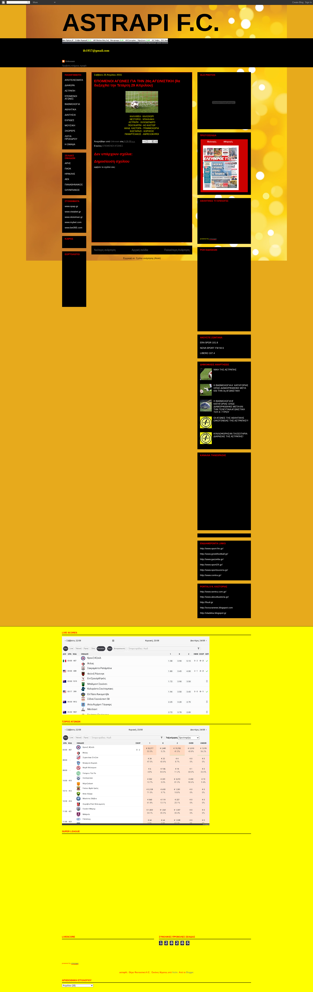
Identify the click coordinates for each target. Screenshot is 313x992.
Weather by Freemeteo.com (74, 244)
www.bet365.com (73, 227)
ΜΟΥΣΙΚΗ (70, 125)
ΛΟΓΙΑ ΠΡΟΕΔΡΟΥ (71, 137)
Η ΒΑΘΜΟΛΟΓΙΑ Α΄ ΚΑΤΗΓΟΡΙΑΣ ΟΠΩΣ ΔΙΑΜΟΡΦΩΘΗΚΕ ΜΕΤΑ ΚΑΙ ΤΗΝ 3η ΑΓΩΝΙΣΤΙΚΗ (231, 388)
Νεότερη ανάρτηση (105, 250)
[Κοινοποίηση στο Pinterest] (156, 141)
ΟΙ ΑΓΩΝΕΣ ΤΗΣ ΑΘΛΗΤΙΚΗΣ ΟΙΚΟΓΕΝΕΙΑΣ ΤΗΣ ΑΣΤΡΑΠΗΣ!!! (231, 419)
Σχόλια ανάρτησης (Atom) (148, 258)
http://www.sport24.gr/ (211, 564)
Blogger (189, 972)
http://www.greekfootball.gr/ (214, 554)
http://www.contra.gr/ (210, 575)
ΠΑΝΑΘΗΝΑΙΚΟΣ (74, 184)
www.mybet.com (73, 222)
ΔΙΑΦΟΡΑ (70, 85)
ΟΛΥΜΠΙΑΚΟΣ (72, 190)
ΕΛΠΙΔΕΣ (69, 120)
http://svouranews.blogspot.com (216, 607)
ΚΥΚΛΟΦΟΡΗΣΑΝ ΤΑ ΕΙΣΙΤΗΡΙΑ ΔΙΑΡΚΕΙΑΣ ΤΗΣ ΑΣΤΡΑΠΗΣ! (230, 435)
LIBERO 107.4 (207, 353)
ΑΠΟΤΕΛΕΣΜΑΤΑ (74, 80)
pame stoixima (162, 43)
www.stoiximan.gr (74, 217)
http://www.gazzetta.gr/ (212, 559)
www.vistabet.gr (73, 211)
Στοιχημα (206, 824)
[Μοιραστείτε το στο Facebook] (153, 141)
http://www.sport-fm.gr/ (211, 548)
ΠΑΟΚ (68, 168)
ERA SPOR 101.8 (209, 342)
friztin (175, 972)
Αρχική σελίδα (140, 250)
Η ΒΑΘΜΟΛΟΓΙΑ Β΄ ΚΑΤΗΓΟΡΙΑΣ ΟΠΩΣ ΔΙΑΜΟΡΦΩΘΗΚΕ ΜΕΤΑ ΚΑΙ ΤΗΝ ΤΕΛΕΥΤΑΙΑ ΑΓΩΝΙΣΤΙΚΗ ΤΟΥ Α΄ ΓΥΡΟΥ (229, 406)
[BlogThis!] (147, 141)
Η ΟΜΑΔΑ (70, 144)
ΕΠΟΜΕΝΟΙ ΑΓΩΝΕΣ (112, 146)
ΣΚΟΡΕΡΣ (70, 130)
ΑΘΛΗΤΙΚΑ (70, 109)
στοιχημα (212, 239)
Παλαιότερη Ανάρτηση (177, 250)
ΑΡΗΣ (68, 163)
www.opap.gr (71, 206)
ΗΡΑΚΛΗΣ (70, 174)
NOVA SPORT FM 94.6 (212, 348)
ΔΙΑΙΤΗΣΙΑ (70, 115)
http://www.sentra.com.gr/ (213, 591)
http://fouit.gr (206, 602)
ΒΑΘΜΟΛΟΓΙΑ (72, 104)
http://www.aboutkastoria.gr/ (214, 597)
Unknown (70, 61)
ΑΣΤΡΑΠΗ (70, 90)
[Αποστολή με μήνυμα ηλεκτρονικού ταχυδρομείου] (143, 141)
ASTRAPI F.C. (141, 22)
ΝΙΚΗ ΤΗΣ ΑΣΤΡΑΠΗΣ (225, 369)
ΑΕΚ (67, 179)
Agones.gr (152, 43)
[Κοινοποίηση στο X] (150, 141)
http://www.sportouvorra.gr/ (214, 570)
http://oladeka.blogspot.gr (213, 613)
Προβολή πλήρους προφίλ (74, 66)
